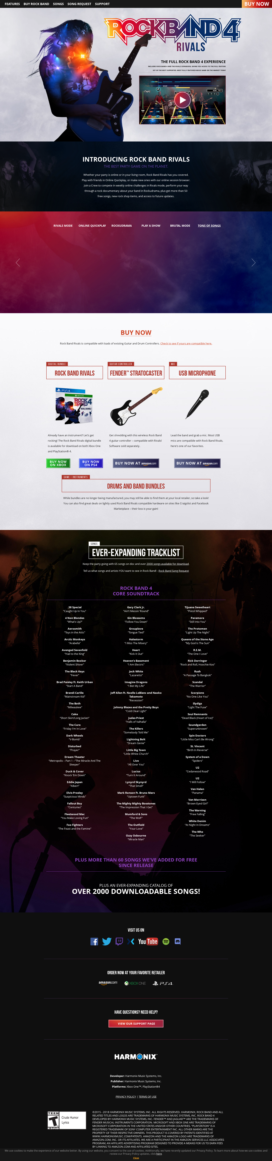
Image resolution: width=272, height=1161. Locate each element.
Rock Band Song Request (174, 571)
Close (136, 1157)
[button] (251, 262)
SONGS (58, 4)
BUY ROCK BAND (36, 4)
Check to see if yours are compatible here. (186, 343)
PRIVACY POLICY (126, 1096)
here (159, 1153)
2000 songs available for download (168, 564)
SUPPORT (102, 4)
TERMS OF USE (147, 1096)
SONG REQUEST (79, 4)
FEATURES (12, 4)
